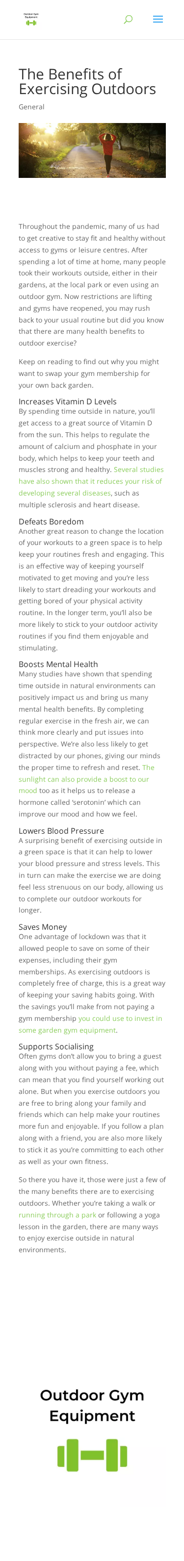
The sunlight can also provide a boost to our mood (87, 779)
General (32, 106)
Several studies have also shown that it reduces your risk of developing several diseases (91, 481)
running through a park (57, 1214)
